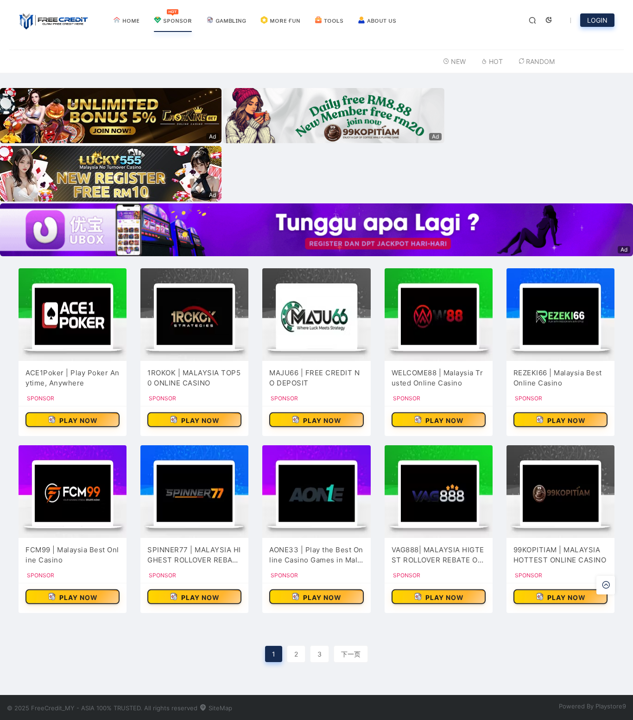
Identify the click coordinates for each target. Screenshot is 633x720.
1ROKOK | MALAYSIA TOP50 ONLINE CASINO (194, 378)
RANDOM (540, 61)
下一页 (351, 654)
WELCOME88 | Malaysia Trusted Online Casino (437, 378)
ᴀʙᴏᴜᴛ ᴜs (380, 20)
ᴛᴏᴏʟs (332, 20)
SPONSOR (40, 398)
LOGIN (597, 20)
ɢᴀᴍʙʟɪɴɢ (230, 20)
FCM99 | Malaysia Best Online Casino (72, 555)
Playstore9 (610, 706)
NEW (458, 61)
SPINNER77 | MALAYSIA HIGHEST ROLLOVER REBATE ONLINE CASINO (194, 555)
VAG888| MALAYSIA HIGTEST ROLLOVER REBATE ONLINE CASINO (438, 555)
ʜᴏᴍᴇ (129, 20)
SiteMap (219, 708)
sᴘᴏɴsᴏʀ (176, 20)
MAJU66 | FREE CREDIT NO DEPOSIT (314, 378)
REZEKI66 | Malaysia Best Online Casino (557, 378)
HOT (496, 61)
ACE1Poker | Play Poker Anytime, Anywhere (72, 378)
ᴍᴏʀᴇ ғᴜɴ (284, 20)
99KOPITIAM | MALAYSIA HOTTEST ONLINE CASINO (560, 555)
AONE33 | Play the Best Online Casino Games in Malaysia (316, 555)
